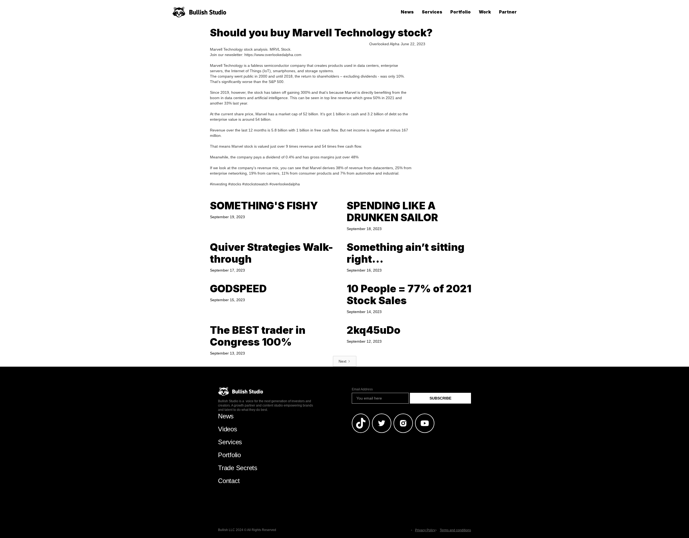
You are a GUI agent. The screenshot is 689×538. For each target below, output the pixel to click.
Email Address (362, 389)
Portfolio (460, 12)
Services (432, 12)
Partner (508, 12)
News (407, 12)
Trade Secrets (237, 467)
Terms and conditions (455, 530)
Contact (229, 480)
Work (485, 12)
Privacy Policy (425, 530)
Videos (227, 429)
